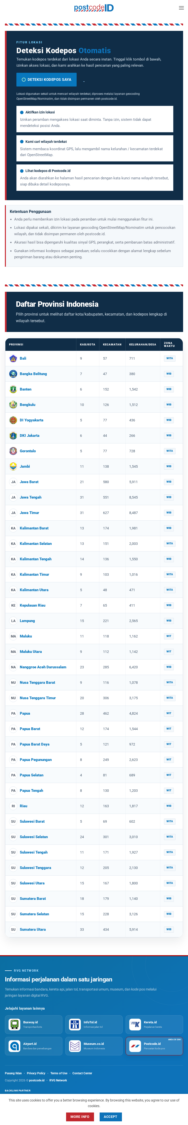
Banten (25, 389)
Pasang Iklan (13, 1073)
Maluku (26, 636)
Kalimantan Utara (34, 590)
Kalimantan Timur (34, 574)
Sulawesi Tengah (33, 852)
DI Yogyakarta (31, 420)
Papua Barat (30, 729)
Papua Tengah (31, 790)
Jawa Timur (29, 513)
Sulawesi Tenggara (35, 868)
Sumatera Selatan (34, 914)
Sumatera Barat (33, 898)
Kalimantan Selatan (36, 543)
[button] (181, 8)
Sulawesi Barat (32, 821)
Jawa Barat (29, 482)
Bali (23, 358)
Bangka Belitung (33, 374)
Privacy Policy (36, 1073)
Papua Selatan (31, 775)
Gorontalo (28, 451)
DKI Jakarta (29, 435)
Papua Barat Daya (34, 744)
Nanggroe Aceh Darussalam (43, 667)
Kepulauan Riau (32, 605)
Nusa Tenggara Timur (38, 698)
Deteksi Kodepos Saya (49, 79)
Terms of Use (58, 1073)
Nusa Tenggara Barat (37, 682)
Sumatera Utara (33, 929)
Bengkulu (27, 405)
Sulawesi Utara (32, 883)
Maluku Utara (31, 651)
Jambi (25, 466)
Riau (23, 806)
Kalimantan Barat (34, 528)
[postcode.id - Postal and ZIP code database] (94, 8)
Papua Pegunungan (36, 760)
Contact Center (82, 1073)
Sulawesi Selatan (34, 837)
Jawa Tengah (30, 497)
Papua (25, 713)
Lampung (27, 621)
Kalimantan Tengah (35, 559)
